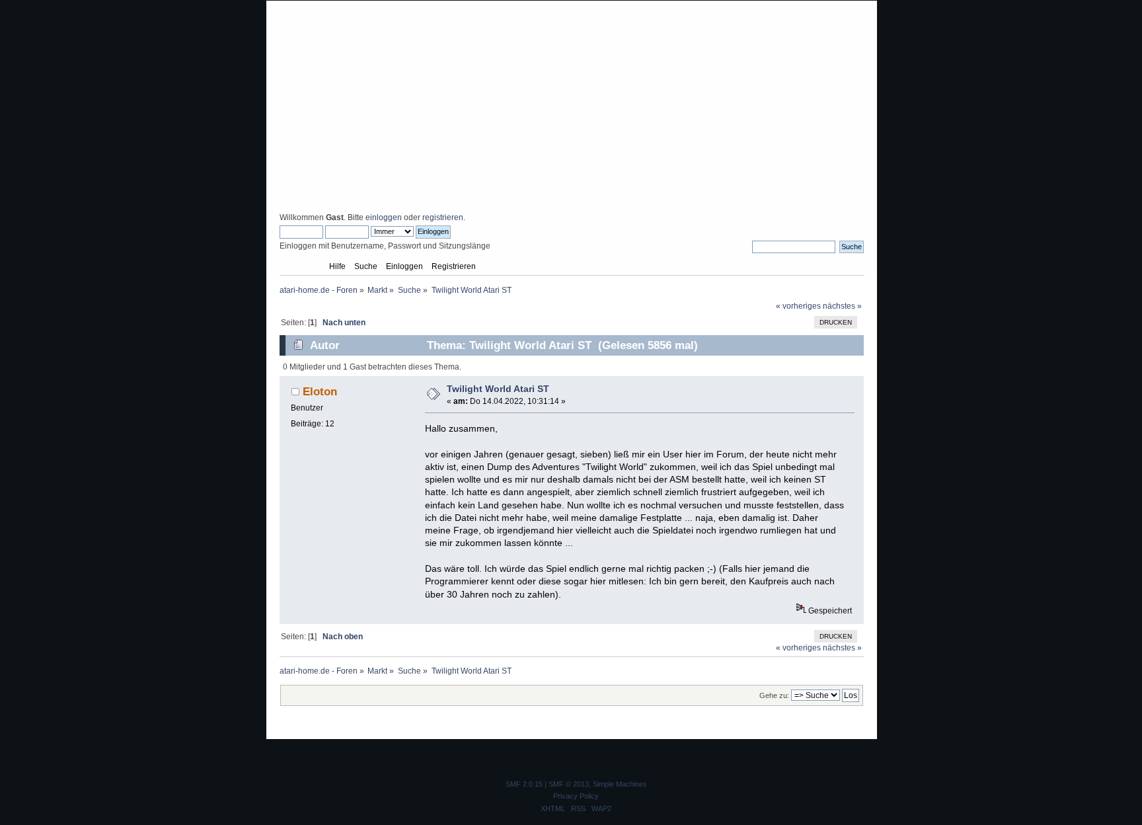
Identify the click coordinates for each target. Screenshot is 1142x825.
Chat (368, 188)
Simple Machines (620, 784)
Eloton (320, 391)
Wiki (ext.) (464, 188)
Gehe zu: (774, 695)
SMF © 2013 (569, 784)
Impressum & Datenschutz (586, 188)
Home (297, 188)
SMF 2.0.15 (524, 784)
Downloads (411, 188)
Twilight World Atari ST (498, 389)
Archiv (510, 188)
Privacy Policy (576, 796)
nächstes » (842, 306)
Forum (334, 188)
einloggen (383, 217)
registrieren (442, 217)
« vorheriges (798, 306)
